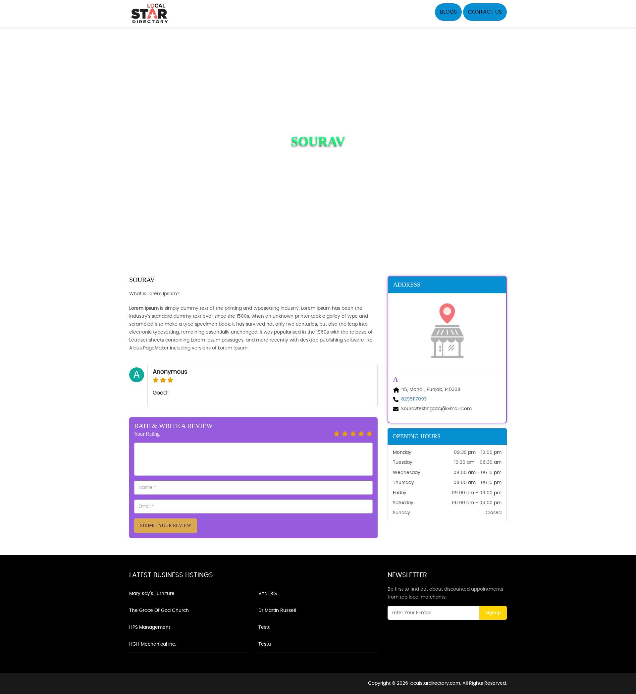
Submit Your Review (165, 525)
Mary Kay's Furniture (152, 593)
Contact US (485, 12)
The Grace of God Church (159, 610)
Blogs (448, 12)
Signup (493, 613)
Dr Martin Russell (277, 610)
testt (264, 627)
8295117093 (414, 399)
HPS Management (149, 627)
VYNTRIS (267, 593)
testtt (264, 644)
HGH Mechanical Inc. (152, 644)
